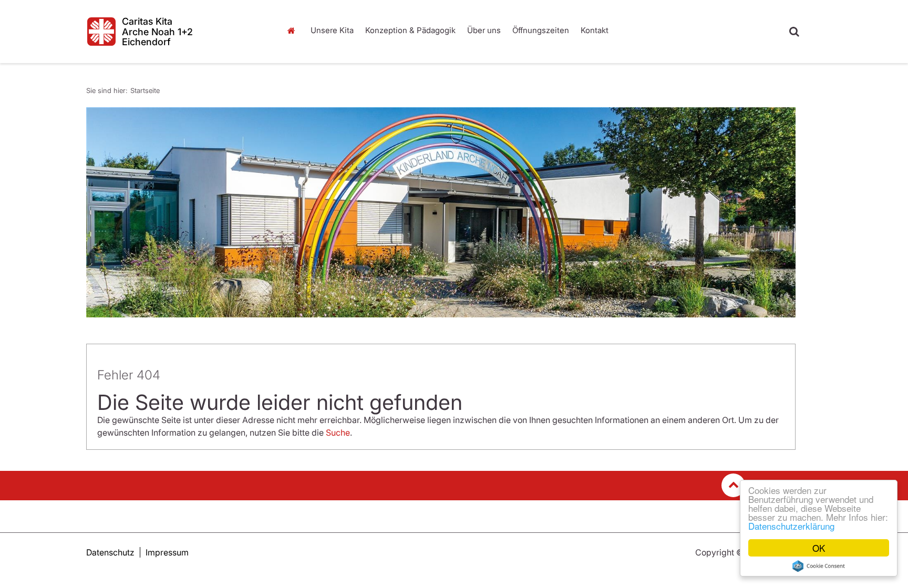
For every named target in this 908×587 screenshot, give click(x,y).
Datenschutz (110, 552)
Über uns (484, 30)
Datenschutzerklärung (791, 525)
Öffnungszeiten (540, 30)
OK (818, 547)
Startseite (293, 30)
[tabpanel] (441, 212)
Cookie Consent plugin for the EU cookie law (818, 566)
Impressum (167, 552)
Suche (338, 432)
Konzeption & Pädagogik (410, 30)
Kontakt (594, 30)
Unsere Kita (332, 30)
